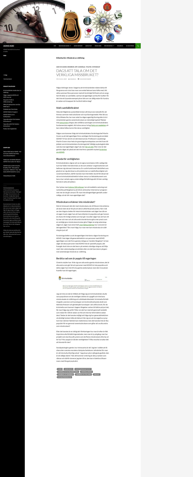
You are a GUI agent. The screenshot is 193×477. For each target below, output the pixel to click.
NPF (76, 67)
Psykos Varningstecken (10, 129)
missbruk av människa (65, 374)
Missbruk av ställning (83, 374)
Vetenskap (96, 67)
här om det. (89, 147)
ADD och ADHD (61, 67)
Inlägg (5, 75)
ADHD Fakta (69, 369)
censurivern (64, 122)
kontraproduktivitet (83, 369)
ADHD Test (88, 46)
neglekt (97, 374)
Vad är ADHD (14, 151)
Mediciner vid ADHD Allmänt (11, 159)
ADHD (60, 369)
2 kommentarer (85, 79)
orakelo (73, 79)
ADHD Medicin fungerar (10, 112)
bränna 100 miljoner (76, 187)
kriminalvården (86, 371)
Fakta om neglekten (98, 125)
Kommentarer (8, 79)
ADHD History (78, 46)
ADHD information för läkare (11, 161)
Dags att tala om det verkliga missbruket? (77, 72)
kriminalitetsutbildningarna (68, 371)
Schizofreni (130, 46)
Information (108, 46)
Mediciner (98, 46)
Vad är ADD (6, 151)
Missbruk (120, 46)
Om (55, 46)
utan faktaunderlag (86, 225)
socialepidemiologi (64, 377)
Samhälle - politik (84, 67)
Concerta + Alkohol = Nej (10, 170)
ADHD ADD (8, 46)
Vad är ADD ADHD (64, 46)
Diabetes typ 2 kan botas (10, 109)
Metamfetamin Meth (9, 176)
